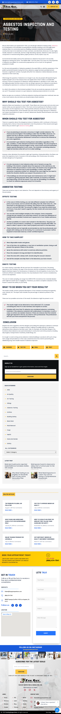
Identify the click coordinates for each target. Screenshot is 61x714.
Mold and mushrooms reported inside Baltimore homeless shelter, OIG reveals (17, 466)
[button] (43, 6)
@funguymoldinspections (30, 649)
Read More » (9, 510)
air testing (17, 19)
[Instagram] (49, 2)
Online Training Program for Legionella (14, 538)
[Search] (57, 356)
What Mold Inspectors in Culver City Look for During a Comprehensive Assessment (47, 475)
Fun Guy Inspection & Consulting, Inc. (30, 685)
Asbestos (55, 45)
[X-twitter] (57, 2)
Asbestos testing (24, 125)
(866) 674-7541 (52, 560)
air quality (8, 19)
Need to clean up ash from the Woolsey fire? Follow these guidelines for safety (44, 521)
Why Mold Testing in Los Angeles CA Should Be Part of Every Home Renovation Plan (20, 475)
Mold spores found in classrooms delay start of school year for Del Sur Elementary (43, 466)
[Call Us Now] (48, 555)
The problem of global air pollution (13, 504)
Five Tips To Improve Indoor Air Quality (44, 504)
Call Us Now (50, 558)
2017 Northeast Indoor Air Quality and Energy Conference (44, 538)
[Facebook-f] (53, 2)
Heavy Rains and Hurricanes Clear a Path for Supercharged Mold (15, 521)
